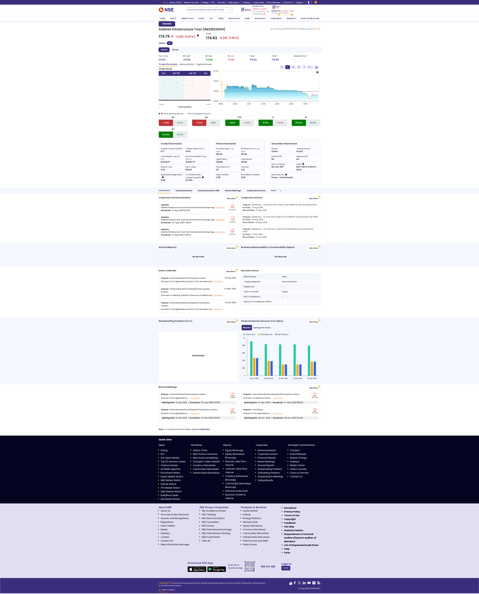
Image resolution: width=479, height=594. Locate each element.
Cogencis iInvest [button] (204, 64)
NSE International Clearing (216, 533)
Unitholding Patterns (269, 472)
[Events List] (315, 2)
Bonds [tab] (175, 49)
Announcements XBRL (209, 190)
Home (162, 18)
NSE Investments (211, 537)
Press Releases (273, 2)
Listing (164, 450)
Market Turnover (191, 2)
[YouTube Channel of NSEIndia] (309, 583)
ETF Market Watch (170, 487)
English (299, 2)
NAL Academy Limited (214, 510)
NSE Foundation (210, 522)
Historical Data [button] (187, 64)
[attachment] (232, 206)
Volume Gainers (169, 465)
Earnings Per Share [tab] (261, 327)
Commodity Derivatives (206, 469)
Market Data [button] (187, 18)
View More (231, 198)
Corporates (258, 2)
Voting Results (265, 480)
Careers (165, 537)
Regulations (167, 522)
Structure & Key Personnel (175, 514)
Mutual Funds (250, 522)
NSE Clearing (209, 514)
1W (293, 67)
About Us (165, 510)
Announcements (184, 190)
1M (299, 67)
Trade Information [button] (168, 64)
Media (164, 529)
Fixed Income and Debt (255, 540)
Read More (220, 207)
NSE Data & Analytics (213, 518)
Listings (205, 2)
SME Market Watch (171, 480)
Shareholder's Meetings (270, 476)
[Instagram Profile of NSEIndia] (313, 583)
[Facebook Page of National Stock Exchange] (295, 583)
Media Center (297, 465)
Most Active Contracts (205, 454)
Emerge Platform (252, 518)
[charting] (316, 67)
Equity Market (250, 510)
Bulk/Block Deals (170, 495)
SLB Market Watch (170, 499)
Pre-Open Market (170, 457)
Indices (247, 514)
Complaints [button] (276, 18)
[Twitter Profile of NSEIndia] (299, 583)
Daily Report (234, 2)
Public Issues (250, 544)
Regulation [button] (234, 18)
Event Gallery (168, 525)
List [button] (211, 18)
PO (282, 67)
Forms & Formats (299, 472)
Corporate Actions (256, 190)
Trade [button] (221, 18)
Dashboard (164, 190)
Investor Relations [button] (310, 18)
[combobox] (207, 9)
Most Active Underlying (205, 457)
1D (287, 67)
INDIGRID (166, 23)
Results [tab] (247, 327)
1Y (304, 67)
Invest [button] (202, 18)
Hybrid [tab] (164, 49)
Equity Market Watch (172, 476)
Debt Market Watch (171, 491)
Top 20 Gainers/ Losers (173, 461)
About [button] (173, 18)
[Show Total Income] (249, 334)
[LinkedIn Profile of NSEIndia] (304, 583)
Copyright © (165, 582)
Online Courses (298, 469)
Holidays (246, 2)
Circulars (221, 2)
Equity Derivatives (252, 525)
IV (170, 43)
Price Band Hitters (170, 472)
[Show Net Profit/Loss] (282, 334)
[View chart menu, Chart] (317, 72)
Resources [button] (260, 18)
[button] (261, 14)
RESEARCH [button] (291, 18)
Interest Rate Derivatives (206, 472)
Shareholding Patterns (270, 469)
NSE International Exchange (217, 529)
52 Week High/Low (170, 469)
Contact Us (288, 2)
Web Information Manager (175, 544)
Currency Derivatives (204, 465)
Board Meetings (233, 190)
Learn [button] (247, 18)
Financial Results (267, 457)
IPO (212, 2)
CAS (164, 2)
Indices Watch (168, 484)
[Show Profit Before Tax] (265, 334)
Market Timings (298, 457)
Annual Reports (266, 465)
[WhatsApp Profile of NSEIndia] (291, 583)
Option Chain (175, 2)
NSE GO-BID (268, 566)
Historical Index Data (236, 490)
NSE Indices (208, 525)
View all (206, 540)
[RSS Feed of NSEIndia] (318, 583)
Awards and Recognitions (175, 518)
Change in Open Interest (206, 461)
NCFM (285, 568)
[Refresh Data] (319, 29)
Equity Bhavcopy (234, 450)
